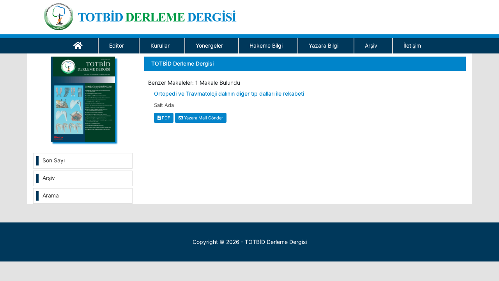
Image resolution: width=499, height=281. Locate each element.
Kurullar (160, 45)
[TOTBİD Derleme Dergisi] (143, 15)
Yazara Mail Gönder (203, 118)
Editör (116, 45)
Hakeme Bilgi (266, 45)
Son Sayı (53, 160)
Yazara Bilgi (323, 45)
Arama (50, 195)
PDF (165, 118)
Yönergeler (209, 45)
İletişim (412, 45)
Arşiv (371, 45)
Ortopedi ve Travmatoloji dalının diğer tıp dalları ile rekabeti (229, 94)
